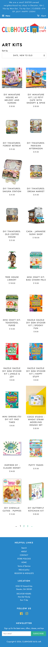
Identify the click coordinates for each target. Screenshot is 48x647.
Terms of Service (24, 566)
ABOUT (24, 551)
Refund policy (24, 569)
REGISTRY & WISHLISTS (24, 573)
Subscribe (38, 633)
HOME (24, 562)
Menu (7, 15)
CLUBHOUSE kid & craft (31, 641)
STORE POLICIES (24, 558)
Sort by (5, 50)
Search (24, 548)
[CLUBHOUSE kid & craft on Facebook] (21, 614)
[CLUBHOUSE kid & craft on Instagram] (26, 614)
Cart (43, 15)
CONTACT (24, 555)
